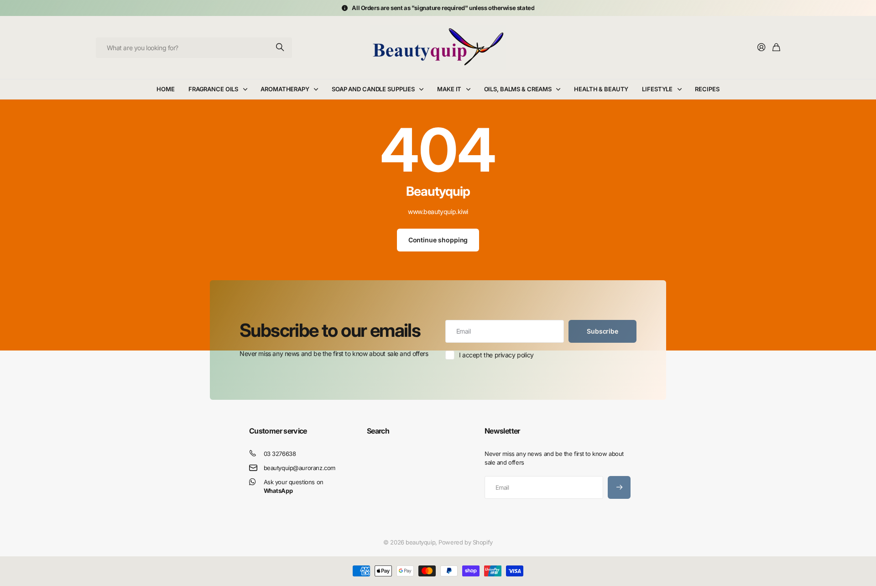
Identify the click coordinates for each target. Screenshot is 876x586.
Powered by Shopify (465, 542)
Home (165, 89)
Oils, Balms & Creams (518, 89)
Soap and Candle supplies (373, 89)
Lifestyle (657, 89)
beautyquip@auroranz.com (299, 467)
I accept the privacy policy (496, 355)
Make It (449, 89)
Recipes (707, 89)
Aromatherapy (285, 89)
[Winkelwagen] (776, 48)
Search (378, 430)
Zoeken (280, 47)
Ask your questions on (293, 486)
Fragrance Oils (213, 89)
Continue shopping (438, 240)
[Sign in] (761, 48)
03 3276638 (280, 453)
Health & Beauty (601, 89)
